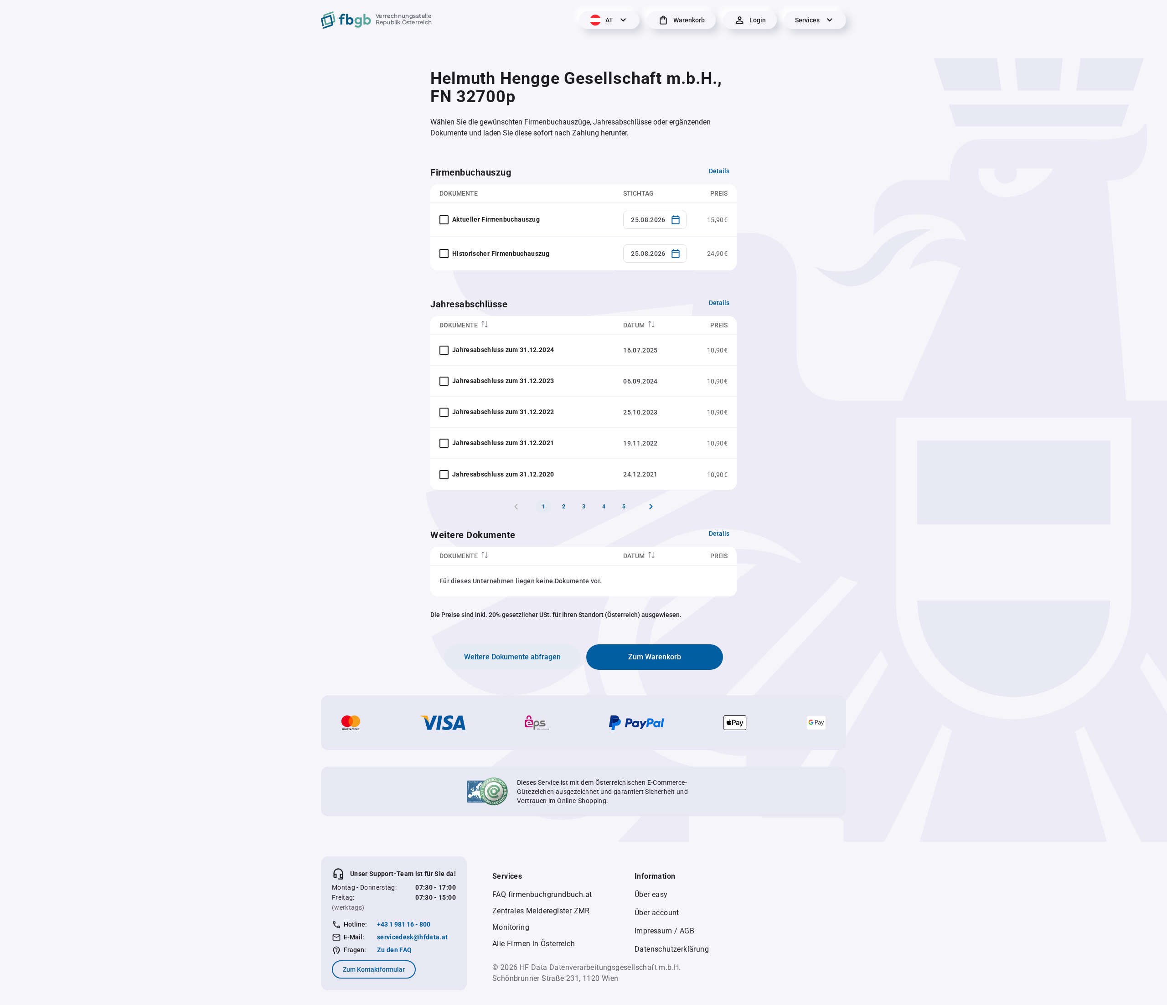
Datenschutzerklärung (672, 949)
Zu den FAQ (394, 949)
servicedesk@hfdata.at (412, 937)
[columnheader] (522, 325)
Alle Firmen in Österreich (533, 943)
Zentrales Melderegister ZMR (541, 911)
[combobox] (655, 220)
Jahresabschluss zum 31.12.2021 (503, 442)
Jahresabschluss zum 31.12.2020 (503, 474)
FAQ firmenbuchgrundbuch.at (542, 894)
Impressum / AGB (664, 931)
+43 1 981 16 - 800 (403, 924)
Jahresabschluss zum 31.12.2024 (503, 349)
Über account (657, 912)
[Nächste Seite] (651, 506)
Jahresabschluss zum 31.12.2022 (503, 411)
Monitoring (510, 927)
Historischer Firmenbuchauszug (500, 253)
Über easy (651, 894)
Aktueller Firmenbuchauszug (496, 219)
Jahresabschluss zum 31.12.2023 (503, 380)
